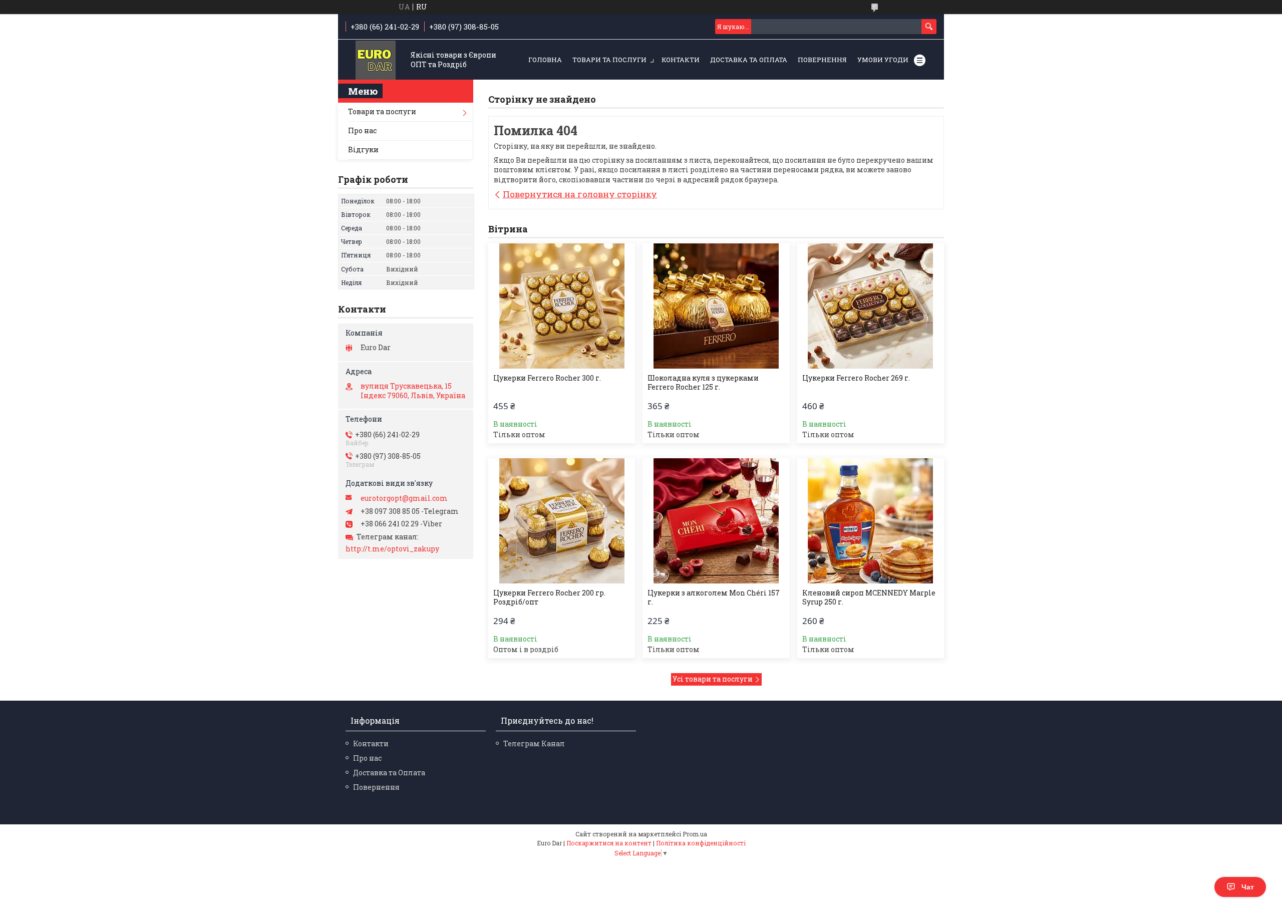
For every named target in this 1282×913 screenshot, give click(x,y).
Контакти (681, 59)
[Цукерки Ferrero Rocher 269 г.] (870, 306)
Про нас (362, 130)
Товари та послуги (609, 59)
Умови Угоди (882, 59)
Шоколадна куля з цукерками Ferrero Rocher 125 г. (703, 383)
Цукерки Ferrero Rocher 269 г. (856, 378)
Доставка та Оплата (748, 59)
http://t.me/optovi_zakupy (392, 548)
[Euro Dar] (376, 60)
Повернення (822, 59)
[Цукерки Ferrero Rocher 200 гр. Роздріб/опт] (561, 520)
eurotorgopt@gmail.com (404, 498)
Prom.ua (695, 834)
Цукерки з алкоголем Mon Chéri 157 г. (714, 597)
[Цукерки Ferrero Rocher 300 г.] (561, 306)
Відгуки (363, 149)
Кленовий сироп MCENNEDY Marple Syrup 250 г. (868, 597)
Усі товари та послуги (713, 679)
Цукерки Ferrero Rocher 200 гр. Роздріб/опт (549, 597)
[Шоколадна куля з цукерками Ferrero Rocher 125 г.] (716, 306)
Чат (1247, 887)
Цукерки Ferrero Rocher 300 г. (547, 378)
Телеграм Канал (534, 743)
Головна (545, 59)
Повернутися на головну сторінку (580, 194)
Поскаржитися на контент (609, 843)
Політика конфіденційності (701, 843)
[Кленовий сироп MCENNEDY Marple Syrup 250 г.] (870, 520)
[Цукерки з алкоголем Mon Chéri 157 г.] (716, 520)
